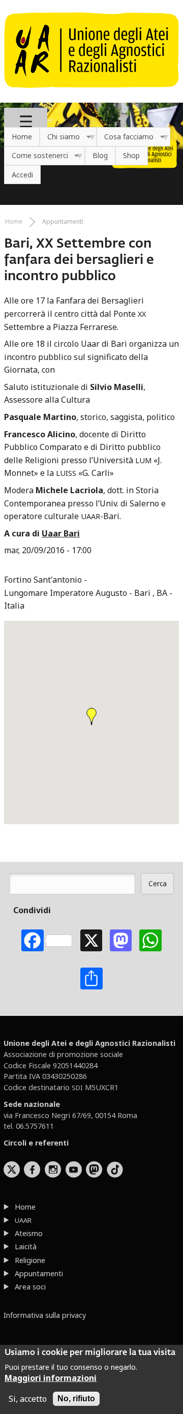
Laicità (26, 1246)
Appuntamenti (62, 221)
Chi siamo (60, 137)
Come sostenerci (36, 156)
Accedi (22, 174)
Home (22, 136)
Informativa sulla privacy (45, 1315)
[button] (91, 716)
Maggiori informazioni (51, 1377)
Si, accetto (28, 1398)
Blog (100, 155)
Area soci (30, 1286)
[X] (91, 940)
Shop (131, 155)
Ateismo (29, 1233)
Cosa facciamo (125, 137)
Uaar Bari (61, 533)
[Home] (91, 93)
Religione (30, 1260)
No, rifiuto (76, 1398)
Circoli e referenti (36, 1143)
